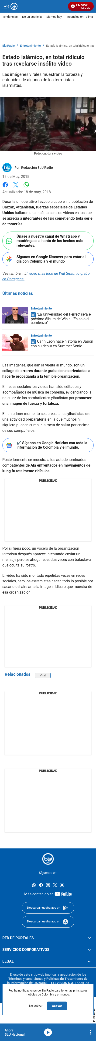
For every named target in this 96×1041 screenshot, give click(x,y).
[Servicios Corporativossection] (89, 950)
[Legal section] (89, 962)
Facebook (5, 187)
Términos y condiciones (25, 979)
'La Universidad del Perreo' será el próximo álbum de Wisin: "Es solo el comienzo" (61, 318)
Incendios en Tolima (79, 17)
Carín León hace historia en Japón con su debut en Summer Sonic (62, 343)
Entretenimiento (30, 45)
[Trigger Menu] (6, 6)
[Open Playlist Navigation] (90, 1032)
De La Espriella (32, 17)
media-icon (48, 1032)
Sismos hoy (54, 17)
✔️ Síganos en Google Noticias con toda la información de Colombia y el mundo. (52, 445)
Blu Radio (8, 45)
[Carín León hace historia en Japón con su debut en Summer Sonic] (15, 342)
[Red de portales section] (89, 938)
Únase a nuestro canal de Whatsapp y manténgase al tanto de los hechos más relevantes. (50, 240)
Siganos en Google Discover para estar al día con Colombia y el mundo (51, 259)
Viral (43, 675)
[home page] (48, 859)
